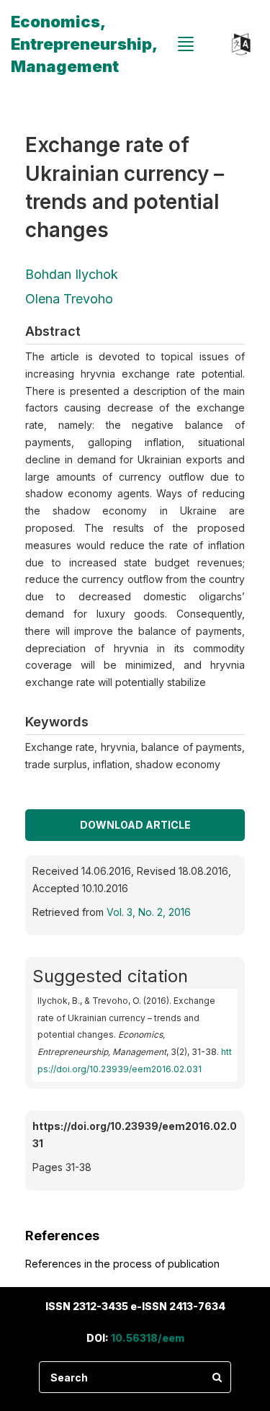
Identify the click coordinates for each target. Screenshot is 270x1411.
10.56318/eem (147, 1338)
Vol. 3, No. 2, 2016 (149, 912)
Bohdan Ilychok (71, 274)
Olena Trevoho (69, 298)
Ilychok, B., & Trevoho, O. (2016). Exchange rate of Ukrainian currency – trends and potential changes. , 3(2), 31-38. (134, 1034)
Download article (135, 825)
